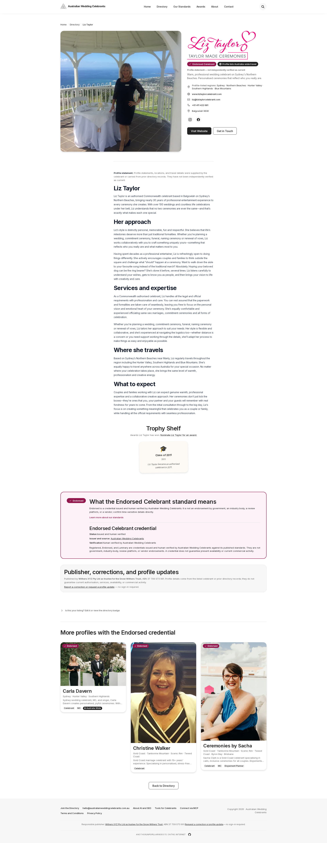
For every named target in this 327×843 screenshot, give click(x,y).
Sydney (221, 85)
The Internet (178, 834)
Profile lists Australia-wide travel (239, 64)
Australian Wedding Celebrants (127, 538)
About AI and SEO (142, 808)
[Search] (263, 6)
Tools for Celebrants (165, 808)
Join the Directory (69, 808)
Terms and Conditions (72, 813)
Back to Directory (163, 785)
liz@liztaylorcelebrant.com (206, 99)
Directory (162, 6)
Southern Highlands (202, 88)
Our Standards (182, 6)
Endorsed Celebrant (203, 64)
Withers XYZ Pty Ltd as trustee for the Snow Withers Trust (134, 824)
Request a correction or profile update (204, 824)
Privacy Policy (94, 813)
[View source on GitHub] (189, 834)
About (214, 6)
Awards (201, 6)
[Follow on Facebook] (198, 120)
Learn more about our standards (106, 517)
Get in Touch (225, 131)
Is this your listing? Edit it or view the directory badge (92, 610)
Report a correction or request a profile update (89, 587)
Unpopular (152, 834)
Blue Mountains (223, 88)
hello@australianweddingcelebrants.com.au (106, 808)
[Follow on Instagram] (190, 120)
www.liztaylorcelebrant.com (207, 94)
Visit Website (199, 131)
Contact (228, 6)
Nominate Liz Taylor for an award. (178, 435)
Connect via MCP (189, 808)
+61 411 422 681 (200, 105)
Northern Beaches (236, 85)
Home (147, 6)
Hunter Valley (255, 85)
